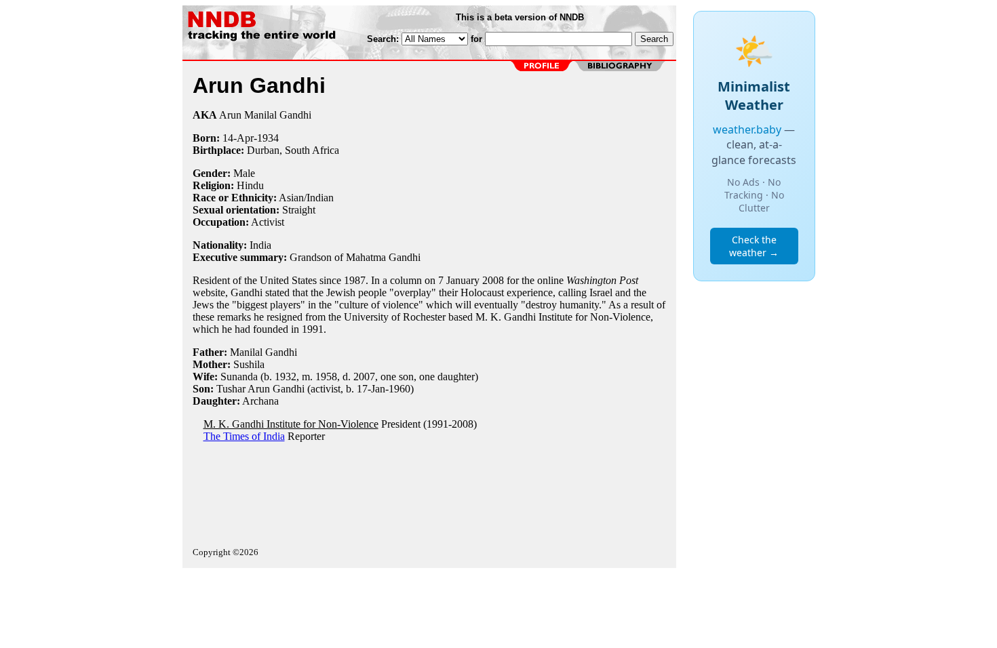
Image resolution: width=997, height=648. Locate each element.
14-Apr (238, 138)
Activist (267, 222)
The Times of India (244, 436)
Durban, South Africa (293, 150)
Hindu (250, 185)
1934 (268, 138)
